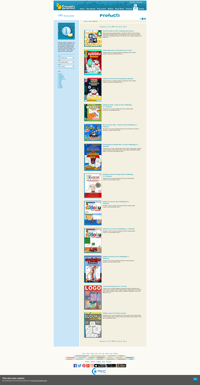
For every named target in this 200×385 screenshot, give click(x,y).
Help (60, 83)
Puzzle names (62, 78)
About (60, 85)
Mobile (107, 353)
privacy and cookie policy (39, 381)
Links (60, 80)
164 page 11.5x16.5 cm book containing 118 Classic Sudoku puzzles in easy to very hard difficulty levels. (119, 206)
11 (115, 26)
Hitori (131, 359)
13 (119, 26)
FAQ (60, 82)
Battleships (129, 357)
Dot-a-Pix (89, 359)
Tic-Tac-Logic (71, 357)
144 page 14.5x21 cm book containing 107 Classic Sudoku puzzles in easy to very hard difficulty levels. (118, 179)
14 (121, 26)
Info (90, 21)
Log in (60, 15)
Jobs (60, 81)
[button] (100, 372)
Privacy (61, 87)
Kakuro (110, 357)
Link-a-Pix (112, 355)
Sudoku (121, 355)
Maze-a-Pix (110, 359)
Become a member (69, 15)
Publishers (115, 353)
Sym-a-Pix (119, 357)
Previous (103, 26)
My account (139, 2)
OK (195, 379)
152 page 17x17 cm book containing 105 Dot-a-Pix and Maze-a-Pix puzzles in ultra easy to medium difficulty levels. (121, 129)
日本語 (99, 361)
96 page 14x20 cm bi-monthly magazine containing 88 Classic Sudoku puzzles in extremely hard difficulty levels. (119, 53)
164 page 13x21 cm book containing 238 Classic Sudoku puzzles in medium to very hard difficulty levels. (118, 261)
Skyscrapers (121, 359)
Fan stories (61, 76)
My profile (132, 2)
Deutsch (93, 361)
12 (117, 26)
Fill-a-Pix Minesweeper (98, 355)
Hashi (91, 357)
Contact (61, 86)
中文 (103, 361)
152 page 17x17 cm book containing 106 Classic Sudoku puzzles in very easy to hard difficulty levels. (118, 109)
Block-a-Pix (80, 359)
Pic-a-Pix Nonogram (82, 355)
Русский (108, 361)
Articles (61, 75)
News (60, 73)
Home (85, 21)
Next (124, 26)
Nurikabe (69, 359)
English (87, 361)
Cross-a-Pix (82, 357)
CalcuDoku (100, 359)
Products (61, 77)
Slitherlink (100, 357)
